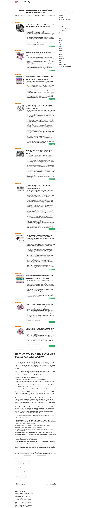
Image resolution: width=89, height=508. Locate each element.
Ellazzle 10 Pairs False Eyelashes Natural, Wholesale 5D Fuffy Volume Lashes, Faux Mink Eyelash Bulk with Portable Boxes (39, 329)
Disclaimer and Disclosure (64, 28)
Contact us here (27, 455)
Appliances (61, 50)
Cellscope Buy (62, 23)
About (60, 32)
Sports (60, 54)
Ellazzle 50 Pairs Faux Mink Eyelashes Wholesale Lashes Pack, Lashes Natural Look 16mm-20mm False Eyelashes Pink (39, 305)
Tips (60, 52)
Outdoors (61, 58)
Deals (60, 44)
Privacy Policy (62, 30)
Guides (60, 46)
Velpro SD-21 (61, 17)
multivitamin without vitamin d (66, 12)
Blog (60, 42)
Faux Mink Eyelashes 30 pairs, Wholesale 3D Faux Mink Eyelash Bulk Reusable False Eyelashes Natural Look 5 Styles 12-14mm (39, 54)
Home (60, 38)
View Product (51, 46)
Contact (61, 34)
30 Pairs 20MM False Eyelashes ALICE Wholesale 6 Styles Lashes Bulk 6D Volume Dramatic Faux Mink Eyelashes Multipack (38, 152)
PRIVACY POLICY (62, 64)
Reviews (60, 40)
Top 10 (60, 48)
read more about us (41, 455)
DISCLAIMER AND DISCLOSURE (65, 66)
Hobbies (61, 56)
